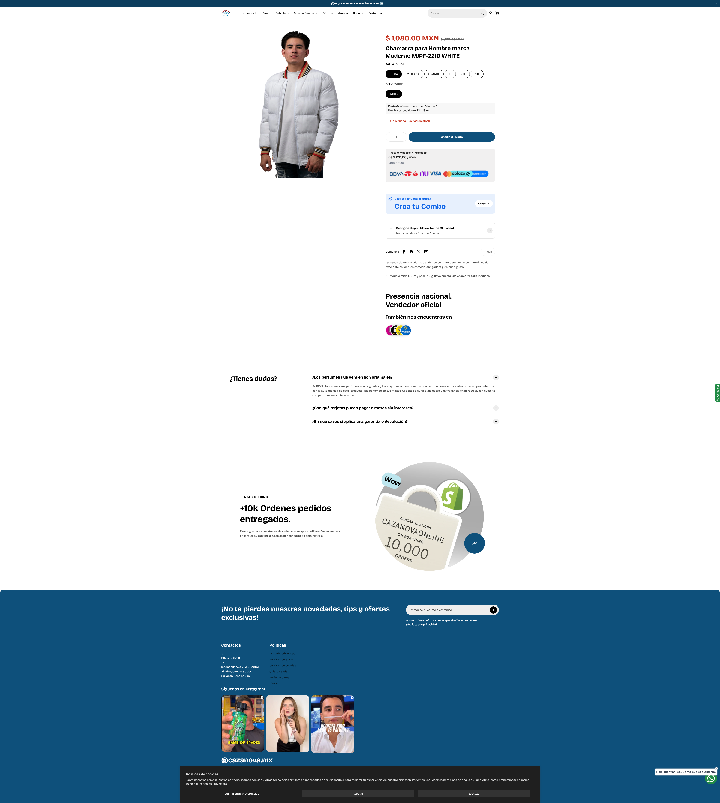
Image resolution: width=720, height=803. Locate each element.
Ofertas (328, 13)
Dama (266, 13)
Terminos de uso (466, 620)
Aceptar (358, 793)
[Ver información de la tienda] (490, 230)
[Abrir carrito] (497, 13)
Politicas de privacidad (422, 624)
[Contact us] (711, 778)
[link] (488, 252)
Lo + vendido (248, 13)
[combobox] (457, 13)
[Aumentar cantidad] (403, 137)
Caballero (282, 13)
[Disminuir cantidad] (389, 137)
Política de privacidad (213, 783)
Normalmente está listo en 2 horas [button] (417, 233)
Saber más (396, 163)
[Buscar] (482, 13)
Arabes (343, 13)
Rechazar (474, 793)
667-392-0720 (230, 658)
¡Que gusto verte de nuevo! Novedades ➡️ (357, 3)
